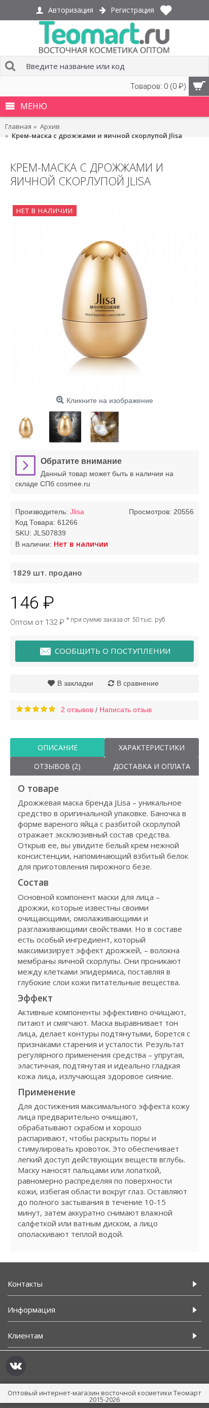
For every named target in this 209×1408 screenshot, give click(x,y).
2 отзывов (77, 710)
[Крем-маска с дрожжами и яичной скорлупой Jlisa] (104, 297)
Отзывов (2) (57, 766)
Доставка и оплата (151, 766)
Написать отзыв (125, 710)
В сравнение (138, 683)
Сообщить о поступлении (112, 651)
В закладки (75, 683)
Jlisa (77, 512)
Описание (58, 747)
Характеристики (152, 747)
